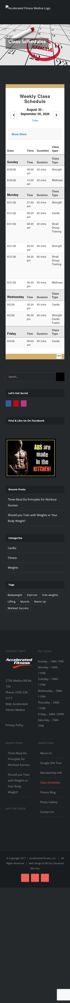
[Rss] (22, 818)
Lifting (11, 601)
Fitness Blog (48, 792)
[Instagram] (24, 403)
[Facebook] (8, 403)
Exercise (32, 595)
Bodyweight (15, 595)
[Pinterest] (16, 403)
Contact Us (47, 812)
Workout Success (18, 608)
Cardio (12, 548)
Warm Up (40, 601)
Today (35, 120)
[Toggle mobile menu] (62, 18)
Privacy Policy (14, 725)
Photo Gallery (49, 802)
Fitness (12, 558)
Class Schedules (50, 782)
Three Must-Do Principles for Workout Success (19, 759)
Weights (13, 567)
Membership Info (51, 773)
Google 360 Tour (51, 763)
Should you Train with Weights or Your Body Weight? (19, 783)
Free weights (50, 595)
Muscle (24, 601)
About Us (46, 753)
